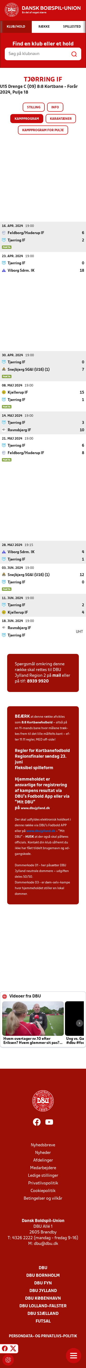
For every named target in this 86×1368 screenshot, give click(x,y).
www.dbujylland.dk (35, 808)
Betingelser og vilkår (43, 1199)
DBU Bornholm (43, 1276)
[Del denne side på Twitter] (13, 1349)
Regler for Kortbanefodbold (42, 751)
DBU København (43, 1299)
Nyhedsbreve (43, 1145)
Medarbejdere (43, 1168)
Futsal (43, 1321)
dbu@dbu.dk (46, 1244)
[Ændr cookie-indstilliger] (8, 1360)
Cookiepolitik (43, 1191)
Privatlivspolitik (43, 1183)
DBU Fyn (43, 1283)
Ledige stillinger (43, 1176)
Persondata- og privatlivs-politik (43, 1336)
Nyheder (43, 1153)
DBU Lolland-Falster (43, 1306)
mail (56, 676)
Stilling (33, 107)
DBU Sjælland (43, 1314)
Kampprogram (27, 118)
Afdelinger (43, 1160)
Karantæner (61, 118)
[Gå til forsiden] (40, 10)
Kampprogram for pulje (43, 130)
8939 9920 (38, 681)
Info (55, 107)
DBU (43, 1268)
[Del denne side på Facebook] (5, 1349)
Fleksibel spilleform (34, 768)
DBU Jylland (43, 1291)
